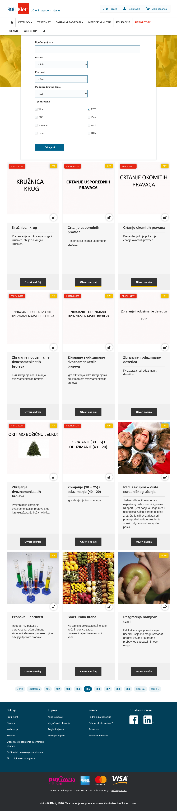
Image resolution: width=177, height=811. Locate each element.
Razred (39, 57)
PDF (41, 117)
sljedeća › (140, 689)
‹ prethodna (34, 689)
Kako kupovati (55, 716)
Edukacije (123, 22)
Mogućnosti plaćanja (59, 723)
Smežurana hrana (82, 617)
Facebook (133, 719)
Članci (13, 31)
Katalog (24, 22)
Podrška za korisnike (99, 716)
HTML (94, 133)
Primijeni (50, 147)
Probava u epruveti (27, 617)
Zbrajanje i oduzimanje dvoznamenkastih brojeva (30, 361)
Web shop (30, 31)
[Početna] (18, 9)
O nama (11, 723)
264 (78, 689)
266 (98, 689)
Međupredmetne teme (48, 86)
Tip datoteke (42, 101)
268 (118, 689)
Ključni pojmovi (44, 42)
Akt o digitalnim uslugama (21, 758)
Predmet (40, 72)
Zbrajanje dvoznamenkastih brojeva (26, 491)
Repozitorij (143, 22)
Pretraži (43, 31)
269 (128, 689)
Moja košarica (159, 8)
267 (108, 689)
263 (68, 689)
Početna (11, 22)
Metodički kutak (99, 22)
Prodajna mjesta (56, 735)
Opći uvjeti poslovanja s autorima (25, 752)
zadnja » (155, 689)
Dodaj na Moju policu (34, 192)
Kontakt (11, 735)
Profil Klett (12, 716)
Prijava (113, 8)
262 (58, 689)
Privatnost (93, 729)
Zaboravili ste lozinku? (100, 723)
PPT (93, 109)
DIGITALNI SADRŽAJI (68, 22)
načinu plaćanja (119, 790)
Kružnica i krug (24, 227)
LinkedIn (148, 719)
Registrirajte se (56, 729)
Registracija (134, 8)
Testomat (44, 22)
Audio (94, 125)
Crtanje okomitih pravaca (144, 227)
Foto (41, 133)
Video (94, 117)
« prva (20, 689)
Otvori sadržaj (33, 282)
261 (48, 689)
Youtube (43, 125)
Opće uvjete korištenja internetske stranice (25, 743)
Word (41, 109)
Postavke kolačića (98, 735)
